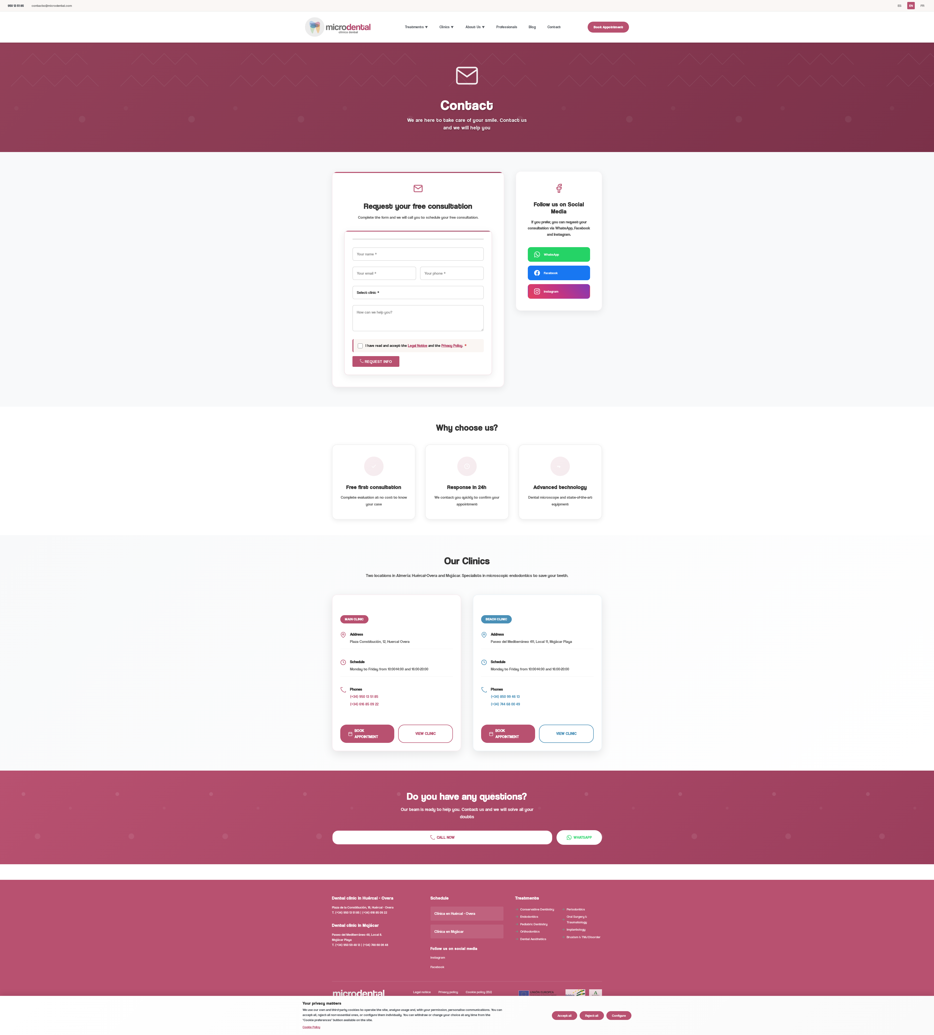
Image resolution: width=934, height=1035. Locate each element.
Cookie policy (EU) (479, 992)
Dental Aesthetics (533, 939)
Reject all (591, 1015)
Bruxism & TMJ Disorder (584, 937)
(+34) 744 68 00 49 (505, 704)
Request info (378, 361)
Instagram (551, 291)
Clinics (444, 27)
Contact (554, 27)
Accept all (564, 1015)
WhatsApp (551, 254)
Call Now (446, 837)
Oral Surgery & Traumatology (577, 919)
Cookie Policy (311, 1027)
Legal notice (422, 992)
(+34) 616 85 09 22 (364, 704)
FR (922, 5)
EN (911, 5)
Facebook (551, 273)
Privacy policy (448, 992)
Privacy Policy (451, 345)
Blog (532, 27)
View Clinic (425, 733)
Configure (619, 1015)
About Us (473, 27)
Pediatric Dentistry (534, 924)
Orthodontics (530, 931)
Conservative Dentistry (537, 909)
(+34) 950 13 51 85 (364, 696)
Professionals (506, 27)
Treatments (414, 27)
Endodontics (529, 916)
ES (899, 5)
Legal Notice (417, 345)
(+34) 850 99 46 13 (505, 696)
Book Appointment (608, 27)
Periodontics (576, 909)
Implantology (576, 929)
